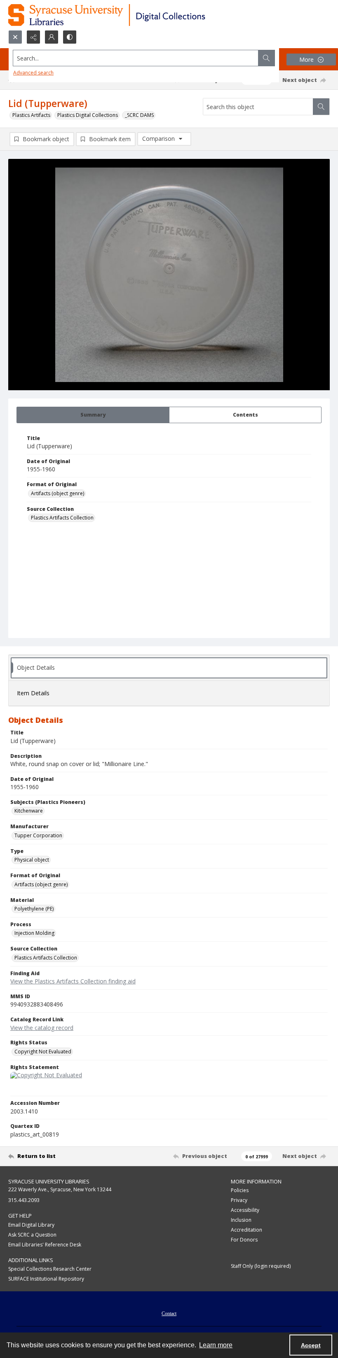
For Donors (244, 1239)
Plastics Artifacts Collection (62, 517)
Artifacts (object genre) (57, 493)
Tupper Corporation (38, 835)
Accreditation (246, 1229)
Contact (169, 1313)
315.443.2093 (24, 1200)
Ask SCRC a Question (32, 1234)
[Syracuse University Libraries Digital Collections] (131, 15)
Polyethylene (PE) (34, 908)
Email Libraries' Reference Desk (44, 1244)
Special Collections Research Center (50, 1268)
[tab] (93, 415)
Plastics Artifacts (31, 115)
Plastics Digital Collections (87, 115)
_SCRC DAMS (139, 115)
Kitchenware (28, 810)
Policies (240, 1190)
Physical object (31, 859)
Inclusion (241, 1219)
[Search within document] (321, 106)
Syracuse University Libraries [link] (48, 1181)
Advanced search (33, 72)
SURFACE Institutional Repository (46, 1278)
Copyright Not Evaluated (42, 1051)
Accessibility (245, 1210)
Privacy (239, 1200)
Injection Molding (34, 932)
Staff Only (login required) (261, 1265)
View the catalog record (41, 1028)
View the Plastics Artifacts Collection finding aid (73, 981)
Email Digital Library (31, 1224)
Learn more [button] (215, 1345)
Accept (311, 1345)
